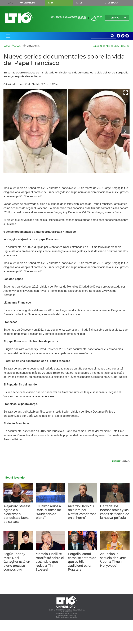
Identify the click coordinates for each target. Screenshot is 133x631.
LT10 (50, 2)
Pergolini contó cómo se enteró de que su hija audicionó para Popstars (82, 561)
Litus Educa (111, 2)
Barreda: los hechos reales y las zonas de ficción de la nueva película (114, 512)
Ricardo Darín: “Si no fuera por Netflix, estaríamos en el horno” (82, 512)
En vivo (115, 18)
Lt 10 (19, 17)
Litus (79, 2)
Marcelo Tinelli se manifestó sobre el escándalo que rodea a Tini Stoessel (50, 561)
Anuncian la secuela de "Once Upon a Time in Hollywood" (113, 560)
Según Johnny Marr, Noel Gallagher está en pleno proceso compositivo (16, 561)
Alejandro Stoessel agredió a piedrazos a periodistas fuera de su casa (17, 514)
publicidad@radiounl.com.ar (66, 615)
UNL (10, 3)
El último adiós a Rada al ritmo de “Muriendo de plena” (48, 512)
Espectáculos (12, 45)
